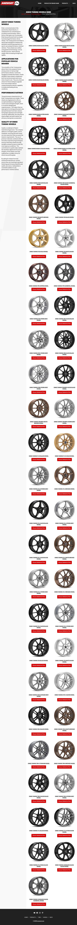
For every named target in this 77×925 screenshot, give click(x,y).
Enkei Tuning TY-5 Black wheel (38, 830)
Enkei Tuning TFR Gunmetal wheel (64, 286)
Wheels (45, 917)
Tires (39, 917)
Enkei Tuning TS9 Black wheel (38, 660)
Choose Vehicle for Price (39, 50)
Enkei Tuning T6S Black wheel (64, 217)
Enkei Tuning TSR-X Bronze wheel (64, 763)
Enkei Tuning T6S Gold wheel (39, 251)
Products (65, 3)
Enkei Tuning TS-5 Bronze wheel (64, 489)
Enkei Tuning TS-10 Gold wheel (64, 456)
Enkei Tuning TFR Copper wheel (38, 286)
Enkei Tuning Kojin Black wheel (39, 45)
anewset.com (40, 921)
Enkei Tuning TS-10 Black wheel (38, 456)
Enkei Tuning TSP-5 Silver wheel (64, 694)
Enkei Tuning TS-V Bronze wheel (64, 592)
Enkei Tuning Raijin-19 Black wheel (39, 148)
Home (39, 3)
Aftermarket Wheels (36, 14)
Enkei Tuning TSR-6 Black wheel (39, 729)
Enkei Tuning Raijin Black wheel (39, 80)
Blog (74, 3)
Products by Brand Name (51, 3)
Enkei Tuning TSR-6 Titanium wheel (38, 763)
